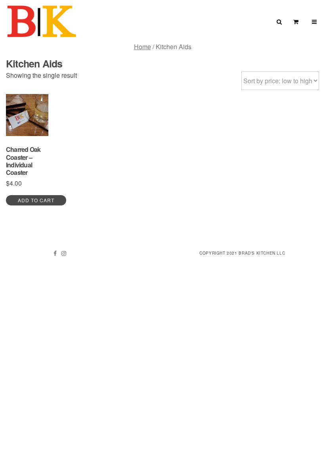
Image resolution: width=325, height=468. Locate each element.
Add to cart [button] (36, 200)
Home (142, 46)
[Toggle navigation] (314, 21)
